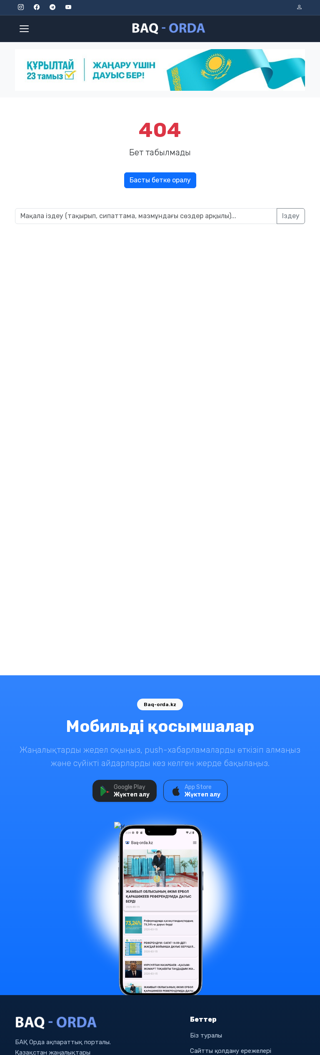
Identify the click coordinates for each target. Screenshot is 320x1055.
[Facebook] (36, 7)
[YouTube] (68, 7)
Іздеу (291, 216)
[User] (299, 7)
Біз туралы (206, 1035)
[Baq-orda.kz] (97, 1022)
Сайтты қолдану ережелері (230, 1051)
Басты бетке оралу (160, 180)
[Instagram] (21, 7)
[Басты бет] (169, 29)
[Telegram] (52, 7)
